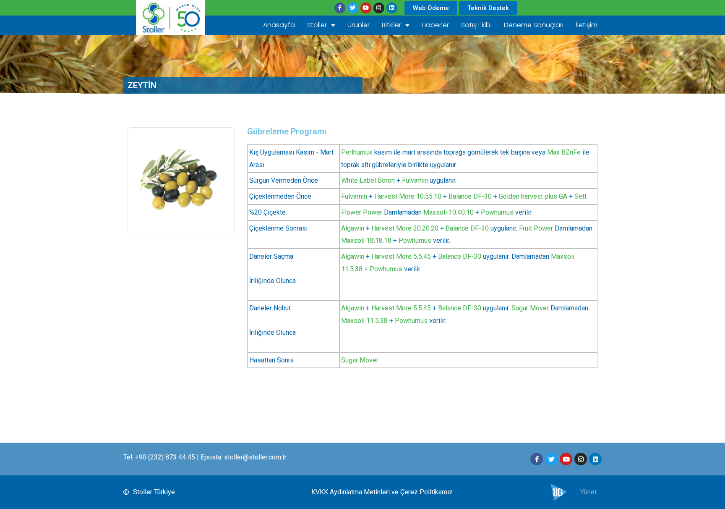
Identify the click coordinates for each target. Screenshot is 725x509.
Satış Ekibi (476, 25)
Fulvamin (415, 180)
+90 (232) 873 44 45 (165, 457)
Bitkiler (391, 25)
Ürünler (358, 25)
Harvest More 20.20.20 (404, 228)
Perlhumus (357, 152)
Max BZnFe (564, 152)
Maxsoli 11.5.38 (364, 321)
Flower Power (361, 212)
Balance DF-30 (470, 196)
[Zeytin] (181, 180)
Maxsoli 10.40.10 (448, 212)
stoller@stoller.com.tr (255, 457)
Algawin (352, 228)
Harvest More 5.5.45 (401, 256)
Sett (580, 196)
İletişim (586, 25)
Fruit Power (536, 228)
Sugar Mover (530, 308)
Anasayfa (279, 25)
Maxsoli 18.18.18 (366, 240)
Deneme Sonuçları (533, 25)
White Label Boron (368, 180)
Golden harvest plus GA (533, 196)
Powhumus (497, 212)
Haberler (435, 25)
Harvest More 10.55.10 (407, 196)
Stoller (317, 25)
